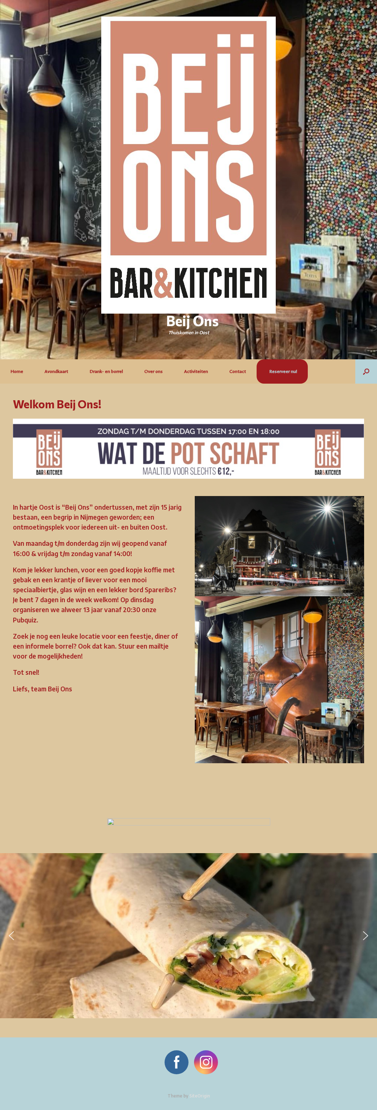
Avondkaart (56, 371)
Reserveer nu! (283, 371)
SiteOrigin (199, 1096)
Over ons (153, 371)
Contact (237, 371)
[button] (366, 371)
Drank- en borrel (106, 371)
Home (17, 371)
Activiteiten (196, 371)
